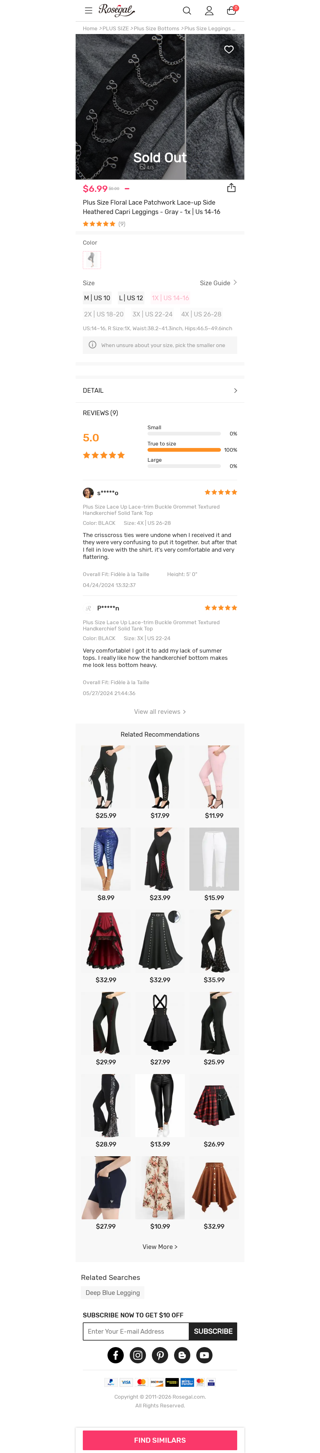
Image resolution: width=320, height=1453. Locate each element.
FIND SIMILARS (160, 1440)
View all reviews (157, 711)
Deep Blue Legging (113, 1292)
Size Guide (215, 283)
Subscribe (213, 1331)
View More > (160, 1247)
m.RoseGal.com (122, 10)
